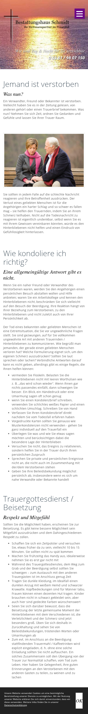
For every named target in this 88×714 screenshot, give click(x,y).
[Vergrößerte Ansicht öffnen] (44, 160)
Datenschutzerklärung (15, 705)
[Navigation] (80, 14)
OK (79, 700)
